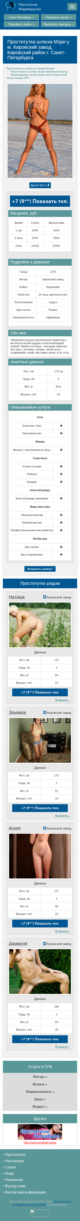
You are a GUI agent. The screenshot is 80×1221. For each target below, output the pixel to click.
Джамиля (18, 943)
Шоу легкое (32, 547)
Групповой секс (32, 433)
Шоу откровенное (32, 554)
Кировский (53, 287)
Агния (14, 828)
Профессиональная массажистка (32, 530)
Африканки (53, 317)
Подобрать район (21, 24)
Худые (53, 302)
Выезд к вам (15, 1186)
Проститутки (15, 1155)
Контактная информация (25, 1192)
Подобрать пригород (58, 24)
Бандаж (32, 482)
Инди (9, 1173)
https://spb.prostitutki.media (40, 1142)
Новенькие (14, 1180)
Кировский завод (53, 279)
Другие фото (38, 185)
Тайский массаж (32, 522)
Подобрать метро (59, 17)
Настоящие (14, 1161)
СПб (53, 271)
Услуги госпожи (31, 466)
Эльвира (17, 712)
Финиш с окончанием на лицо (31, 450)
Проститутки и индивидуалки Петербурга (42, 1203)
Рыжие (53, 309)
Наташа (17, 597)
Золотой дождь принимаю (31, 498)
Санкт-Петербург (21, 17)
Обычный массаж (32, 515)
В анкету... (62, 700)
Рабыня (32, 474)
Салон (10, 1167)
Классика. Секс (31, 425)
